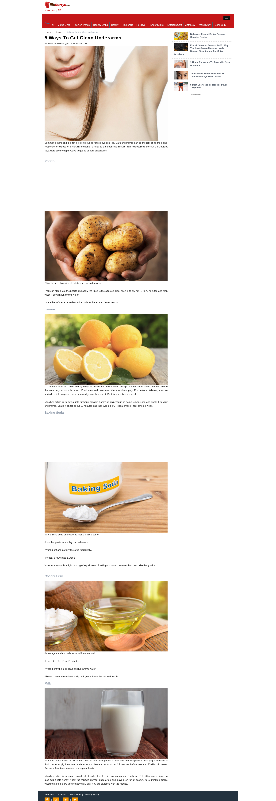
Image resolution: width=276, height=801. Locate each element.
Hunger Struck (156, 24)
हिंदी (59, 10)
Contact (62, 794)
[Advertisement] (106, 188)
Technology (220, 24)
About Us (49, 794)
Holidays (141, 24)
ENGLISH (49, 10)
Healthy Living (100, 24)
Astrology (190, 24)
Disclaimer (75, 794)
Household (127, 24)
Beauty (115, 24)
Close (47, 23)
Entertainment (174, 24)
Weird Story (205, 24)
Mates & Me (63, 24)
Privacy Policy (92, 794)
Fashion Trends (82, 24)
